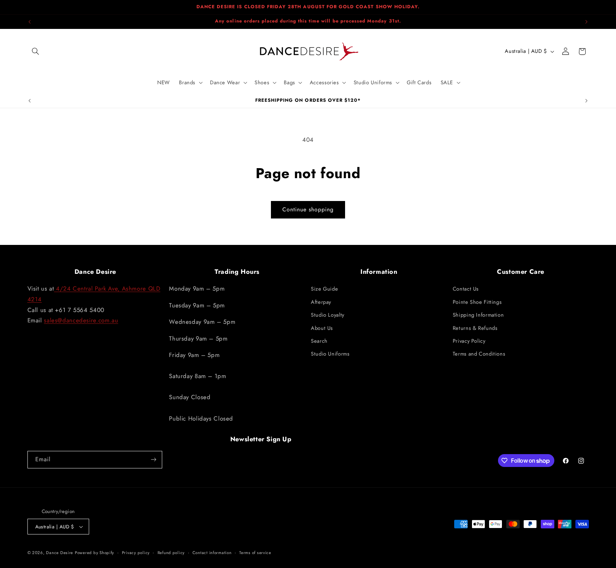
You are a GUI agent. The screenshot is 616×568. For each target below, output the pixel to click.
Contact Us (466, 289)
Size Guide (324, 289)
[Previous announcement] (29, 22)
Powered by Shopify (94, 553)
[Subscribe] (153, 459)
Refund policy (171, 553)
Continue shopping (308, 209)
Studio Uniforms (330, 354)
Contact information (212, 553)
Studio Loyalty (327, 315)
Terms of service (255, 553)
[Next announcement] (586, 22)
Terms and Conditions (479, 354)
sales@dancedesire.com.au (81, 320)
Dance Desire (59, 553)
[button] (35, 51)
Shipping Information (478, 315)
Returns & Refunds (475, 328)
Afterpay (321, 302)
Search (319, 341)
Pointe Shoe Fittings (477, 302)
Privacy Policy (469, 341)
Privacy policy (136, 553)
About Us (322, 328)
